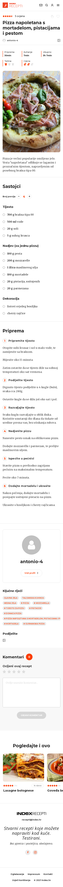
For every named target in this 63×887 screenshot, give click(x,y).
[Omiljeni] (57, 16)
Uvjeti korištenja (21, 880)
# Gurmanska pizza (34, 624)
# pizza (25, 603)
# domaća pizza (12, 613)
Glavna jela (10, 598)
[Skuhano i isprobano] (52, 16)
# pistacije (35, 608)
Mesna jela (10, 603)
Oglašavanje (17, 874)
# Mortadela (11, 624)
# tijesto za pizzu (14, 608)
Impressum (34, 874)
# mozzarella (41, 603)
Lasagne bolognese (18, 790)
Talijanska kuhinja (33, 598)
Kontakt (48, 874)
